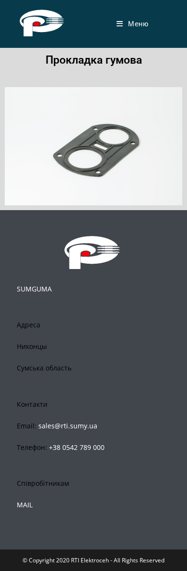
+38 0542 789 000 (77, 447)
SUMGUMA (34, 288)
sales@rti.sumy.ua (67, 425)
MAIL (25, 504)
